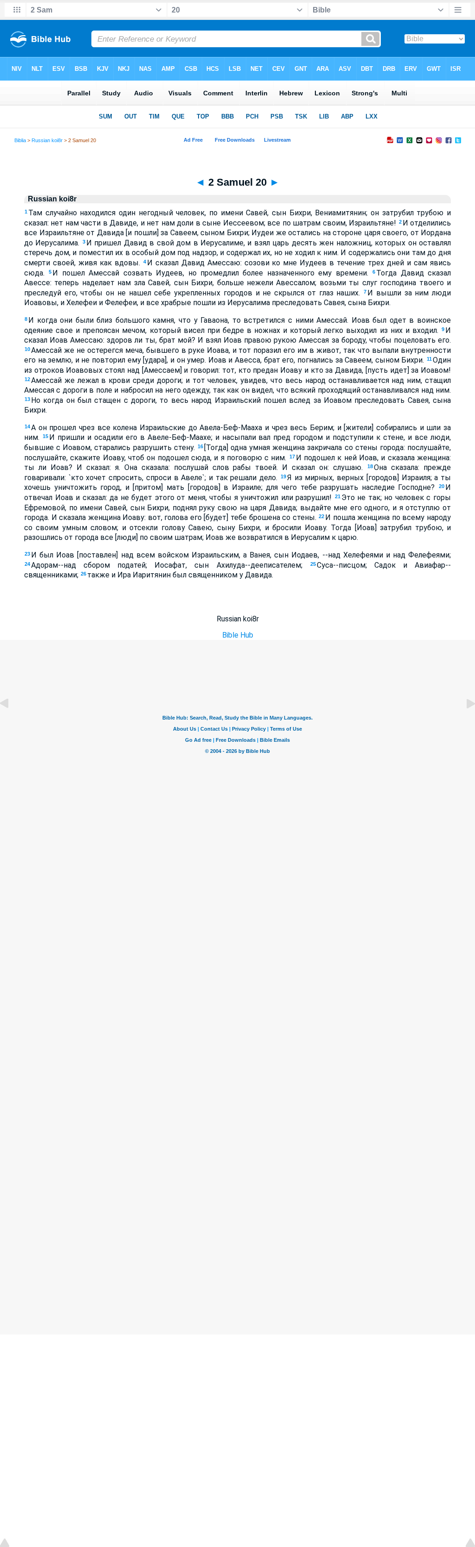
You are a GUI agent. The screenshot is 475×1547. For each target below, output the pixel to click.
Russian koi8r (47, 140)
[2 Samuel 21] (463, 724)
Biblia (20, 140)
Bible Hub (237, 635)
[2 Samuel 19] (11, 724)
